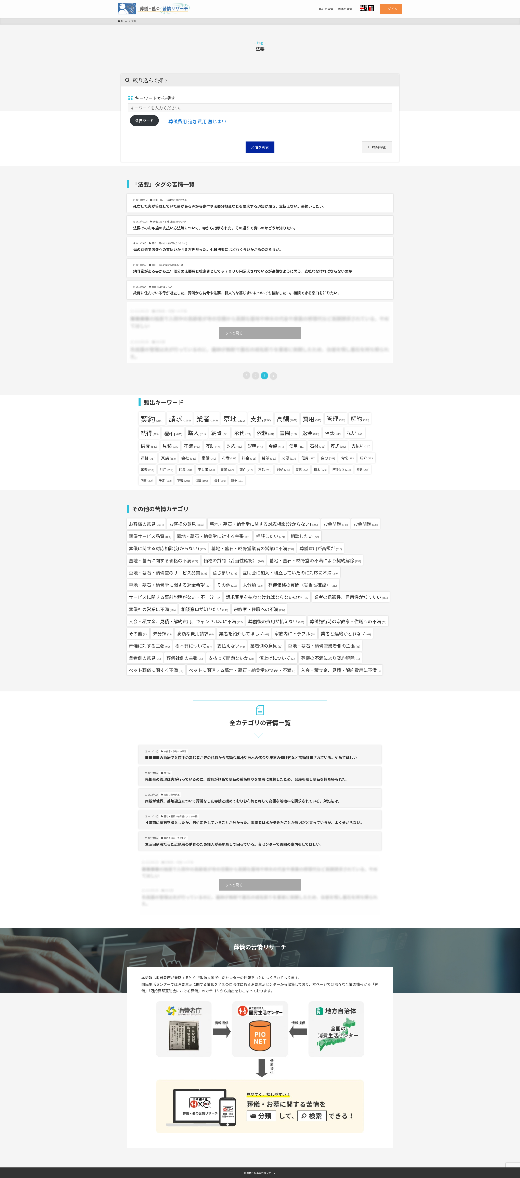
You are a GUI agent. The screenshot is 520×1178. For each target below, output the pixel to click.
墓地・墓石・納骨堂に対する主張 (213, 536)
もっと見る (234, 332)
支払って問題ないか (231, 657)
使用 (296, 446)
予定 (165, 480)
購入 (197, 433)
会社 (188, 458)
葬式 (338, 446)
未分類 (253, 584)
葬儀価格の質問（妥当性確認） (302, 584)
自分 (328, 457)
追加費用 (197, 121)
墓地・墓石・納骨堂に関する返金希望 (170, 584)
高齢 (264, 469)
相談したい (270, 536)
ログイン (391, 8)
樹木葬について (193, 645)
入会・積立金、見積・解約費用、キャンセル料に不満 (186, 621)
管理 (336, 418)
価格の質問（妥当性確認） (234, 560)
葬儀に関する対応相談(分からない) (167, 548)
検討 (219, 480)
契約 (152, 418)
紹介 (367, 457)
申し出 (206, 469)
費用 (312, 418)
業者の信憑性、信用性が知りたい (351, 597)
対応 (234, 446)
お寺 (229, 458)
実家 (302, 469)
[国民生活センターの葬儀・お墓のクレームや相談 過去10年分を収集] (154, 8)
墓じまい (217, 121)
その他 (227, 584)
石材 (317, 446)
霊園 (288, 432)
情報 (347, 457)
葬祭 (147, 469)
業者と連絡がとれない (346, 633)
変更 (362, 469)
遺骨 (237, 480)
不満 (192, 445)
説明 (255, 446)
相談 (333, 432)
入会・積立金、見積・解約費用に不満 (341, 670)
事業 (227, 469)
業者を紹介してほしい (244, 633)
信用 (308, 457)
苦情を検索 (260, 147)
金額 (276, 446)
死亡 (246, 469)
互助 (213, 446)
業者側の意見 (266, 645)
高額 (287, 418)
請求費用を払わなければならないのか (267, 597)
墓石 (173, 433)
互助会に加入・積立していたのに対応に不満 (290, 572)
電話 (209, 458)
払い (355, 432)
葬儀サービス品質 (150, 536)
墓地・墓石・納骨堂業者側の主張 (324, 645)
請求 (180, 418)
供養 (149, 445)
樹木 (320, 469)
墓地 (234, 419)
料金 (249, 458)
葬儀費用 (177, 121)
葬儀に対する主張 (149, 645)
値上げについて (277, 657)
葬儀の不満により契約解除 (330, 657)
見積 (170, 445)
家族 (168, 458)
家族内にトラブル (294, 633)
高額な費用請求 (195, 633)
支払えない (231, 645)
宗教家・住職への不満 (259, 609)
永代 (242, 433)
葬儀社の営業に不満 (152, 609)
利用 (166, 469)
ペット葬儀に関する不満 (156, 670)
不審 (183, 480)
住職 (201, 480)
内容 (147, 480)
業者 (207, 418)
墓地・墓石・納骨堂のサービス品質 (168, 572)
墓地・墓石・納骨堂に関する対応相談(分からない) (264, 523)
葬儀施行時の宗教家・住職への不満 (348, 621)
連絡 (148, 458)
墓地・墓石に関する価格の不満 (163, 560)
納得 (150, 433)
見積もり (341, 469)
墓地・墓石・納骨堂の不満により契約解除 (315, 560)
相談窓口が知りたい (204, 609)
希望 (269, 458)
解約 (360, 418)
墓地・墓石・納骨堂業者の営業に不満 (252, 548)
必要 (289, 458)
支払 (260, 418)
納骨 (220, 433)
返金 (310, 432)
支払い (360, 446)
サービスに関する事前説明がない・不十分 (174, 597)
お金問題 (335, 523)
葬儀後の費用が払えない (276, 621)
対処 (283, 469)
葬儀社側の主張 (184, 657)
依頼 (265, 433)
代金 (185, 469)
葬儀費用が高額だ (320, 548)
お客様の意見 (146, 523)
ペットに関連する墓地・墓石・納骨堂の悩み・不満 (242, 670)
